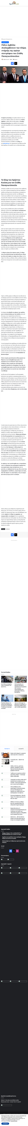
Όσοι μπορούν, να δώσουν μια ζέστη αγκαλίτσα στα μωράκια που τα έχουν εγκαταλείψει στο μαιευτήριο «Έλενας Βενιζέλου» (20, 688)
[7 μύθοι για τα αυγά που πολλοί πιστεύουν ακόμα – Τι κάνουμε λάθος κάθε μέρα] (5, 775)
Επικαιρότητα (9, 39)
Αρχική (4, 39)
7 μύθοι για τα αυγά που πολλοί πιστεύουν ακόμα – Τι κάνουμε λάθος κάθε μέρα (17, 775)
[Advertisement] (14, 21)
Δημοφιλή (21, 748)
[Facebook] (12, 63)
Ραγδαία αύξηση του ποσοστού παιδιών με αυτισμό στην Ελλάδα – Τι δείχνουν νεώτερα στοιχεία (6, 705)
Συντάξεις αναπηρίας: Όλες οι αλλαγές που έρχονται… (6, 685)
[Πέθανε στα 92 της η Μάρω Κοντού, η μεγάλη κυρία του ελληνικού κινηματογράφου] (5, 803)
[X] (15, 63)
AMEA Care (5, 59)
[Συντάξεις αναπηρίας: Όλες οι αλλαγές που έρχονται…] (7, 679)
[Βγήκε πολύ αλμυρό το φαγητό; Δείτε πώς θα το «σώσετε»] (5, 755)
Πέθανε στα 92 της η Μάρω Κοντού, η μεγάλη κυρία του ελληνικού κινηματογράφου (17, 803)
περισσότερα (14, 1121)
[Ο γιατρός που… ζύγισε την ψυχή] (5, 761)
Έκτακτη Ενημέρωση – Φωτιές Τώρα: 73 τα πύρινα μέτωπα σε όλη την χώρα (17, 797)
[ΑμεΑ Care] (14, 3)
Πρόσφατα (7, 748)
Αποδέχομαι (5, 1123)
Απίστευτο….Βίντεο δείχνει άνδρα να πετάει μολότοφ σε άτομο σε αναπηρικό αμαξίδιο (17, 818)
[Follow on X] (8, 59)
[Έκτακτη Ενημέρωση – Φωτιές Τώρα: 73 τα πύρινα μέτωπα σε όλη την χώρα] (5, 797)
